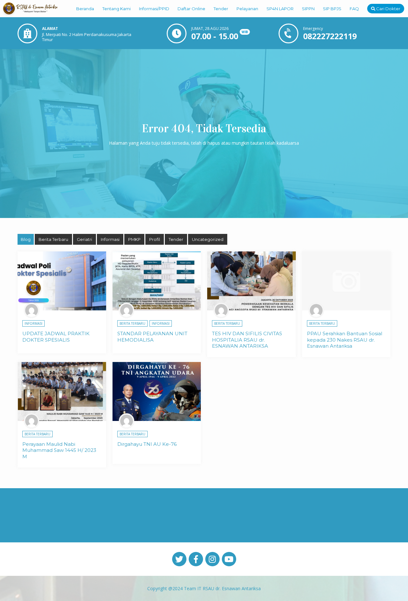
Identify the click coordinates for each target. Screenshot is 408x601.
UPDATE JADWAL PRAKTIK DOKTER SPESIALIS (56, 336)
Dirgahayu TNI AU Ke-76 (147, 444)
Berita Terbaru (53, 239)
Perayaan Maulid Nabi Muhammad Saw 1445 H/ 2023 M (59, 450)
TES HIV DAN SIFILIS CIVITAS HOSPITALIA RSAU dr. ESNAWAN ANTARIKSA (247, 339)
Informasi (110, 239)
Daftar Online (191, 8)
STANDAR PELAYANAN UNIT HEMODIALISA (152, 336)
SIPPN (308, 8)
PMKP (134, 239)
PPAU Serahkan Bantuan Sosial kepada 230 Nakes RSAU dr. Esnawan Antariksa (344, 339)
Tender (221, 8)
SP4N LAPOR (280, 8)
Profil (154, 239)
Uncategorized (207, 239)
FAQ (354, 8)
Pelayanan (247, 8)
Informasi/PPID (154, 8)
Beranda (85, 8)
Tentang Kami (116, 8)
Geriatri (84, 239)
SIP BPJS (332, 8)
